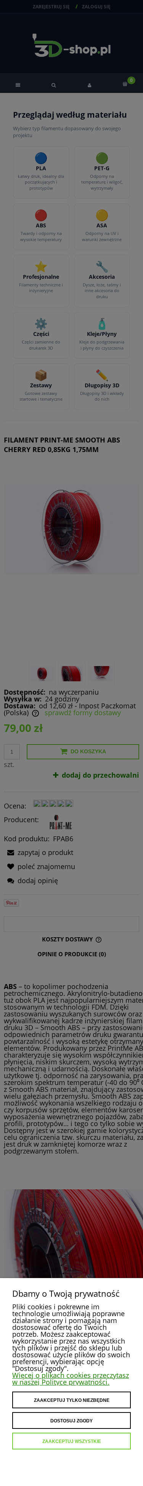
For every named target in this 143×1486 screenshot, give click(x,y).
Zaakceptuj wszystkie (71, 1441)
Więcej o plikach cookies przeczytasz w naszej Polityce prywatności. (70, 1379)
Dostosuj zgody (71, 1421)
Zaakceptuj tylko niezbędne (71, 1400)
